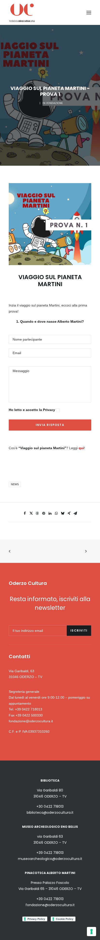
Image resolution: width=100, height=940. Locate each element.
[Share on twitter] (31, 513)
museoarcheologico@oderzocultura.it (50, 858)
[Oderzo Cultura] (22, 12)
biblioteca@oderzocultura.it (50, 812)
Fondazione (54, 103)
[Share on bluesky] (63, 513)
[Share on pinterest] (44, 513)
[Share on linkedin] (50, 513)
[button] (89, 12)
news (15, 484)
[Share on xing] (69, 513)
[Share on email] (75, 513)
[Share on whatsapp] (56, 513)
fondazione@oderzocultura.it (31, 721)
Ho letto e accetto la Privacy (32, 410)
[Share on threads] (37, 513)
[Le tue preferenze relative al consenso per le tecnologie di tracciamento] (91, 931)
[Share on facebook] (25, 513)
